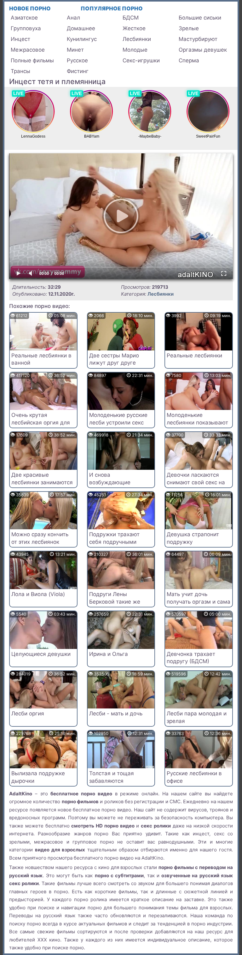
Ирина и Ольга (108, 654)
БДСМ (131, 17)
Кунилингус (82, 39)
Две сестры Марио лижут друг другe (114, 359)
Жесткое (134, 28)
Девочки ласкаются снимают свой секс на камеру (196, 482)
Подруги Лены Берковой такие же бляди (114, 601)
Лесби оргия (27, 713)
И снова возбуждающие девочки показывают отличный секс (117, 486)
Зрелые (189, 28)
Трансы (20, 71)
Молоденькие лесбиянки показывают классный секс (197, 422)
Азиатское (24, 17)
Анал (73, 17)
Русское (77, 60)
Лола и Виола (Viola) (38, 594)
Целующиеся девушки (41, 654)
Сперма (189, 60)
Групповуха (26, 28)
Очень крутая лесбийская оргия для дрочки (40, 422)
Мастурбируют (198, 39)
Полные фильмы (32, 60)
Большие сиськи (200, 17)
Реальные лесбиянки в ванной (41, 359)
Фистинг (78, 71)
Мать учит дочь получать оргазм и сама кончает (198, 601)
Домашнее (81, 28)
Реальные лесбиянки (194, 355)
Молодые (135, 50)
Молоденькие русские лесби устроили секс (118, 419)
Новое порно (30, 8)
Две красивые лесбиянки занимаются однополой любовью (42, 482)
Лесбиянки (137, 39)
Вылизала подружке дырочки (38, 777)
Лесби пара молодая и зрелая (197, 717)
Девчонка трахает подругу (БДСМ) (191, 658)
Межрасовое (28, 50)
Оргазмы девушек (203, 50)
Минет (75, 50)
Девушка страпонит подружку (193, 538)
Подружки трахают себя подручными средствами (114, 542)
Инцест (20, 39)
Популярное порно (112, 8)
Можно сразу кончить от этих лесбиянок (39, 538)
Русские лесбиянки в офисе (194, 777)
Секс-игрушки (141, 60)
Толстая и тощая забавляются (111, 777)
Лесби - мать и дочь (115, 713)
